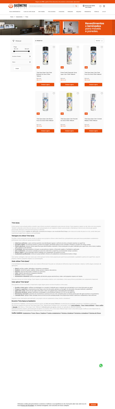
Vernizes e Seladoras (67, 313)
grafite (101, 305)
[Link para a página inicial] (11, 17)
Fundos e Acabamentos (54, 313)
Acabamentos (19, 17)
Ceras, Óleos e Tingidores (39, 313)
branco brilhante (89, 305)
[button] (21, 56)
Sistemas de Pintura (95, 313)
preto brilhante (75, 305)
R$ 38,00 (27, 48)
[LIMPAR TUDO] (17, 68)
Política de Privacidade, (27, 405)
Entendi (93, 404)
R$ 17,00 (16, 48)
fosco (83, 305)
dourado (15, 307)
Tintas (26, 17)
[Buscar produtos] (75, 6)
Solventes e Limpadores (81, 313)
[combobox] (54, 6)
